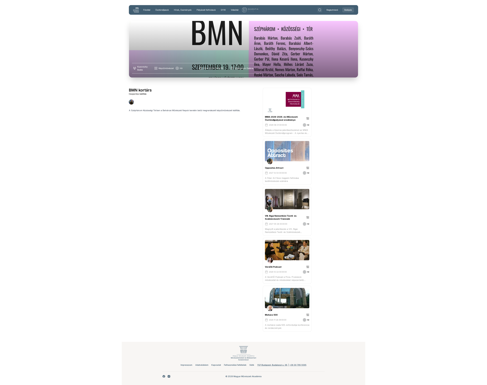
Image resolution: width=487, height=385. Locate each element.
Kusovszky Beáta (142, 68)
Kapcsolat (216, 365)
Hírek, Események (183, 10)
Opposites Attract (274, 168)
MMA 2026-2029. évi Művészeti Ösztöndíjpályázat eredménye (281, 118)
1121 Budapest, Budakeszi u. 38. (272, 365)
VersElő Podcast (273, 267)
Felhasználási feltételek (235, 365)
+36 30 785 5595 (297, 365)
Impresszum (186, 365)
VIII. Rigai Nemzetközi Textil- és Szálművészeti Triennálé (281, 217)
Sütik (251, 365)
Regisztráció (332, 10)
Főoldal (146, 10)
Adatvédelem (201, 365)
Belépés (348, 10)
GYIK (223, 10)
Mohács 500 (271, 315)
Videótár (235, 10)
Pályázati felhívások (206, 10)
